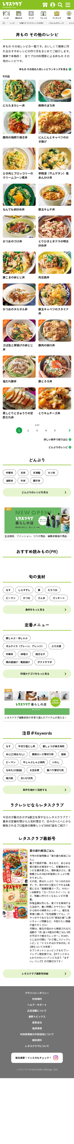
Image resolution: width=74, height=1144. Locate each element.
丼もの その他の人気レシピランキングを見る (43, 69)
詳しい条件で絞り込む (56, 439)
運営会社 (37, 1022)
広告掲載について (37, 1010)
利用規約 (37, 999)
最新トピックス (37, 1016)
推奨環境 (37, 1028)
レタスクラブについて (37, 1046)
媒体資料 (37, 1040)
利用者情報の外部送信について (37, 1034)
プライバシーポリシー (37, 993)
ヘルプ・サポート (37, 1004)
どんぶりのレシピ (58, 447)
